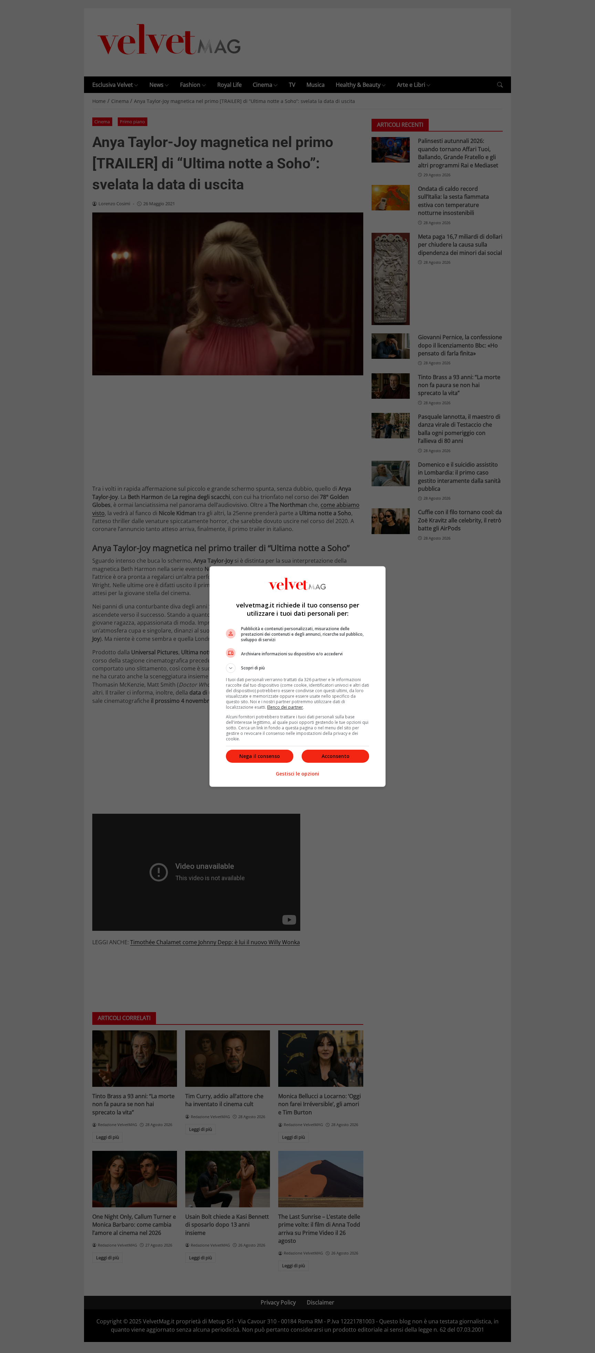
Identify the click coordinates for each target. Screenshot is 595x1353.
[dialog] (297, 676)
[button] (297, 668)
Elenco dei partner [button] (285, 707)
